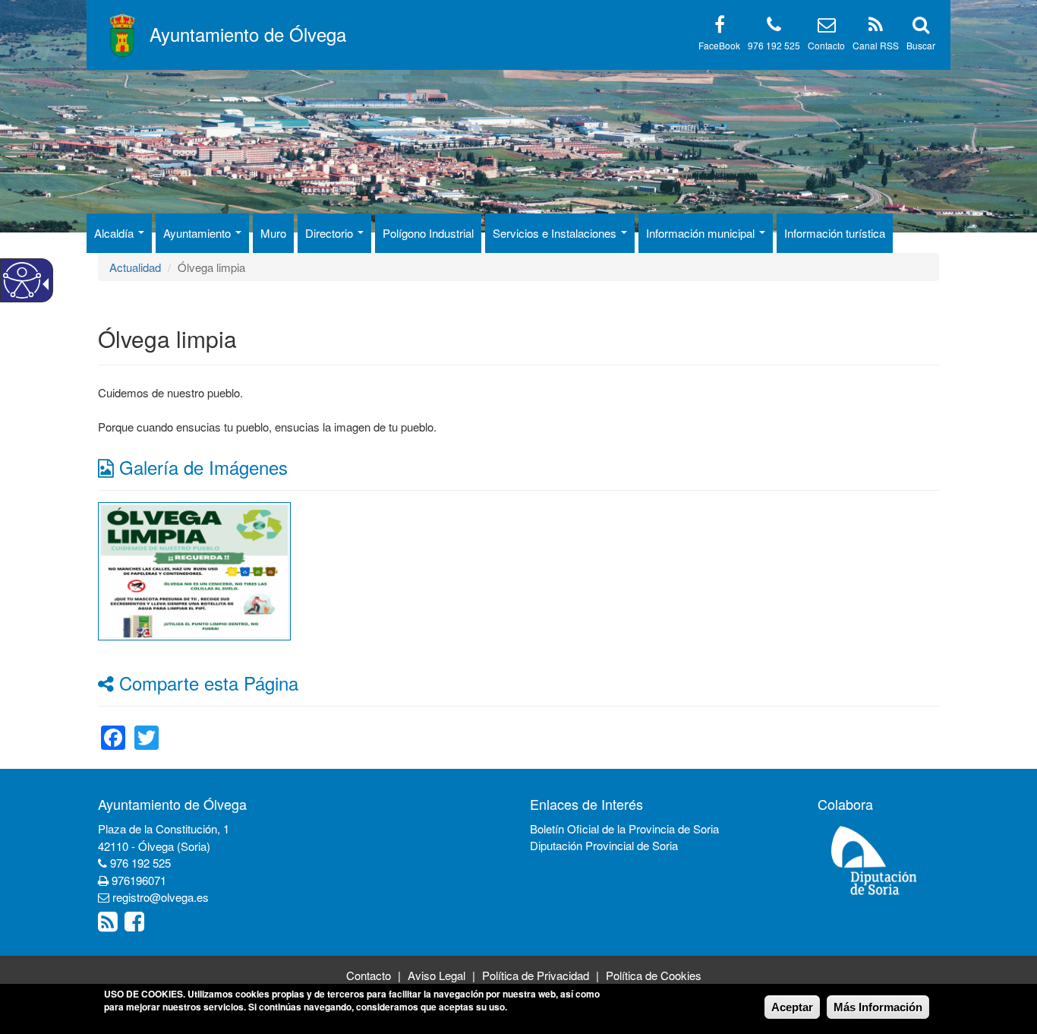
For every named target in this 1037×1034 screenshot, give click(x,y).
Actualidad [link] (135, 267)
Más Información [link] (878, 1007)
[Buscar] (920, 27)
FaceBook (719, 45)
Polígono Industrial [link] (428, 233)
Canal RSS (876, 45)
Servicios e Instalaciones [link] (556, 233)
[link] (195, 569)
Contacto (826, 45)
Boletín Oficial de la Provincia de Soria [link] (624, 828)
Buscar (920, 45)
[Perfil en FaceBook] (719, 27)
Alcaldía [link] (115, 233)
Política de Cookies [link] (653, 975)
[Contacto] (827, 27)
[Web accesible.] (22, 280)
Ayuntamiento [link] (198, 233)
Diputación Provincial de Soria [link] (604, 845)
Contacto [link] (368, 975)
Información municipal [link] (702, 233)
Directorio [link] (330, 233)
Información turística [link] (834, 233)
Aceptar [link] (792, 1007)
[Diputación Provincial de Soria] (874, 860)
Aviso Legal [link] (436, 975)
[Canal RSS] (875, 27)
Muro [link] (273, 233)
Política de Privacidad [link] (535, 975)
